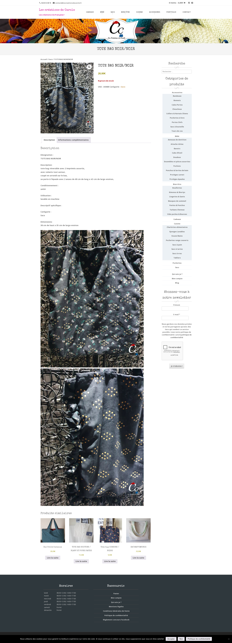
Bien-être (125, 12)
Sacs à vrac (177, 253)
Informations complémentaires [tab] (73, 140)
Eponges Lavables (177, 231)
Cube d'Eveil (177, 153)
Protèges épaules (177, 179)
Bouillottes (177, 188)
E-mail (176, 314)
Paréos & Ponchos (177, 205)
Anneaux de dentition (177, 140)
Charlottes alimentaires (177, 227)
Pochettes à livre (177, 118)
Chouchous (177, 109)
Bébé (102, 12)
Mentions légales (116, 606)
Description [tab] (49, 140)
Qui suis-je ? (177, 274)
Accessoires (154, 12)
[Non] (228, 639)
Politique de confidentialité (116, 615)
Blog (177, 283)
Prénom (176, 305)
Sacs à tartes (177, 249)
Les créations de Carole (57, 10)
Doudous (177, 157)
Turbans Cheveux (177, 210)
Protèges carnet (177, 175)
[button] (89, 67)
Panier (116, 593)
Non (181, 639)
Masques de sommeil (177, 201)
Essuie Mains (177, 236)
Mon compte (177, 278)
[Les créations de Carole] (116, 41)
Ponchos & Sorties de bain (177, 170)
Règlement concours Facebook (116, 620)
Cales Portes (177, 105)
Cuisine (139, 12)
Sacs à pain (177, 245)
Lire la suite (52, 557)
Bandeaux (177, 96)
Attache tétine (177, 144)
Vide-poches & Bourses (177, 214)
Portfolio (171, 12)
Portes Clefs (177, 122)
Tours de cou (177, 131)
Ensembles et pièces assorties (177, 161)
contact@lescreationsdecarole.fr (68, 3)
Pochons (177, 166)
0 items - (176, 2)
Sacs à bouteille (177, 127)
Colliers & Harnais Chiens (177, 113)
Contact (187, 12)
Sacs (113, 12)
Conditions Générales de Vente (116, 611)
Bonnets (177, 100)
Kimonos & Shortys (177, 192)
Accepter (171, 639)
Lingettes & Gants (177, 196)
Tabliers (177, 258)
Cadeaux (90, 12)
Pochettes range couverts (177, 240)
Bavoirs (177, 148)
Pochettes (177, 263)
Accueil (44, 59)
